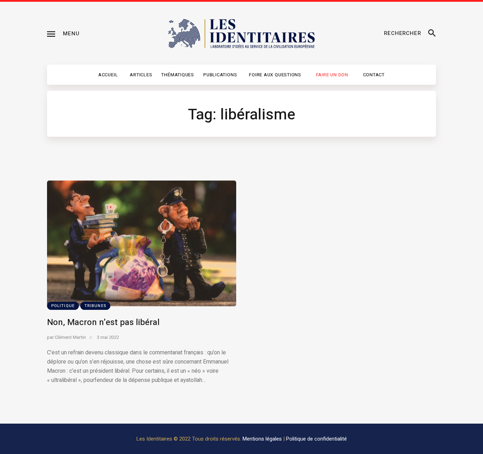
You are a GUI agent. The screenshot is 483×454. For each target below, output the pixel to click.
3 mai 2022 (108, 337)
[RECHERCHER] (432, 34)
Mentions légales (262, 439)
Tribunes (95, 306)
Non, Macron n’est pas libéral (103, 322)
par (66, 337)
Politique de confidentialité (316, 439)
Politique (63, 306)
